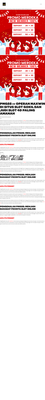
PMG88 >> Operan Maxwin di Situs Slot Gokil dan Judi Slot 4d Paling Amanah (17, 8)
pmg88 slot (11, 147)
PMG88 (1, 8)
